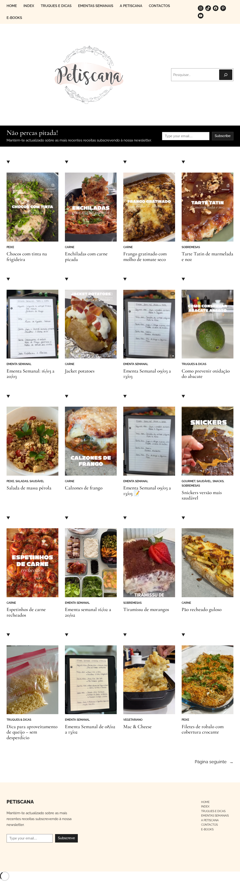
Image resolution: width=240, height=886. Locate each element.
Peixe (10, 247)
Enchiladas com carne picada (86, 256)
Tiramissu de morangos (146, 609)
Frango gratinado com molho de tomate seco (145, 256)
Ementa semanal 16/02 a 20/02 (88, 612)
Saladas (21, 481)
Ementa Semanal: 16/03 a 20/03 (30, 373)
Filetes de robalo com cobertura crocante (203, 729)
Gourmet (188, 481)
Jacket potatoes (79, 371)
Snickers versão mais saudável (202, 495)
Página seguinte (214, 761)
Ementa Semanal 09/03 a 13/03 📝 (147, 490)
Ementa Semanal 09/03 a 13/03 (147, 373)
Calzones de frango (83, 488)
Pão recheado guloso (201, 609)
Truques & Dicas (194, 364)
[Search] (225, 74)
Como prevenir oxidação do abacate (206, 373)
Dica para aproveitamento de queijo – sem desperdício (32, 732)
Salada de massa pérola (29, 488)
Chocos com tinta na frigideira (27, 256)
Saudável (37, 481)
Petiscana (20, 802)
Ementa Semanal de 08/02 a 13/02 (90, 729)
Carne (69, 247)
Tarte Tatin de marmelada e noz (207, 256)
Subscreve (66, 838)
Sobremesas (191, 247)
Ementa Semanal (19, 364)
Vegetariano (132, 719)
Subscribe (223, 136)
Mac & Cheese (137, 726)
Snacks (218, 481)
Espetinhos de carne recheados (26, 612)
